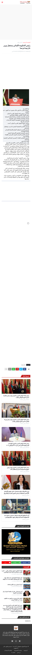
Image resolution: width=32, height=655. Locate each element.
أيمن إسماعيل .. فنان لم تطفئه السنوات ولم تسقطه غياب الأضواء (12, 592)
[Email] (9, 369)
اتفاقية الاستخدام (8, 650)
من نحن (19, 652)
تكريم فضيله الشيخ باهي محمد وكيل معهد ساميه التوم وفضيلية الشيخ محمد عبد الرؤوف (12, 578)
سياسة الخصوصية (18, 650)
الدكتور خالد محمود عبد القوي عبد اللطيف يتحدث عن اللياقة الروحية (13, 599)
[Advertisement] (16, 22)
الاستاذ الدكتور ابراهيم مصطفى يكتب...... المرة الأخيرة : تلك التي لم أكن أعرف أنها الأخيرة (12, 571)
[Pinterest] (17, 369)
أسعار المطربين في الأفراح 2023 (15, 584)
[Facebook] (24, 369)
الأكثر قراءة (26, 567)
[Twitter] (21, 369)
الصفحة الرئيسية (26, 42)
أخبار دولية (19, 42)
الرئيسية (25, 650)
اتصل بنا (13, 652)
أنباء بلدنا (15, 646)
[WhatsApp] (13, 369)
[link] (16, 191)
